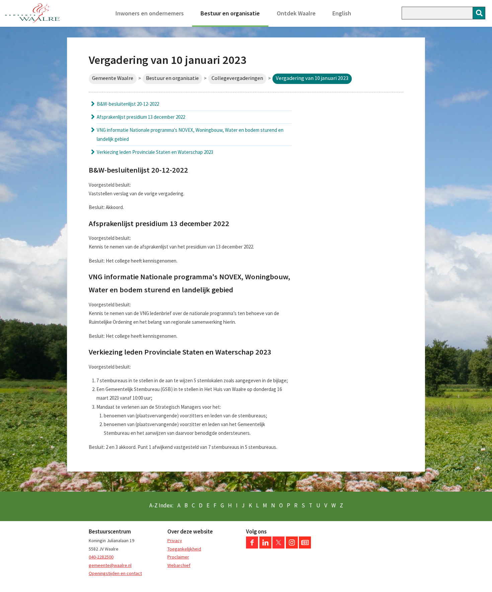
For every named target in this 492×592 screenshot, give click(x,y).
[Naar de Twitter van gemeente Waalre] (278, 547)
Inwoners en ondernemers (149, 13)
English (341, 13)
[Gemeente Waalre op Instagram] (292, 547)
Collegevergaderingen (237, 78)
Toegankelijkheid (184, 549)
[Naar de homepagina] (32, 13)
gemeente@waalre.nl (110, 565)
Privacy (174, 540)
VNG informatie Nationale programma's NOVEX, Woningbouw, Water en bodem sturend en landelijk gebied (190, 134)
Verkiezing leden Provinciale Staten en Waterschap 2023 (155, 152)
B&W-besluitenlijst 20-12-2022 (128, 104)
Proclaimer (178, 557)
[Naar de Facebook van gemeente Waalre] (252, 547)
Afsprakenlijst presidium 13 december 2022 (141, 117)
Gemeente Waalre (112, 78)
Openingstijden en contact (115, 573)
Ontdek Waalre (296, 13)
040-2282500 (101, 557)
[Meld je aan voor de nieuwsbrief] (305, 547)
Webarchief (178, 565)
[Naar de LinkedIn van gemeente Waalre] (265, 547)
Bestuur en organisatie (230, 13)
